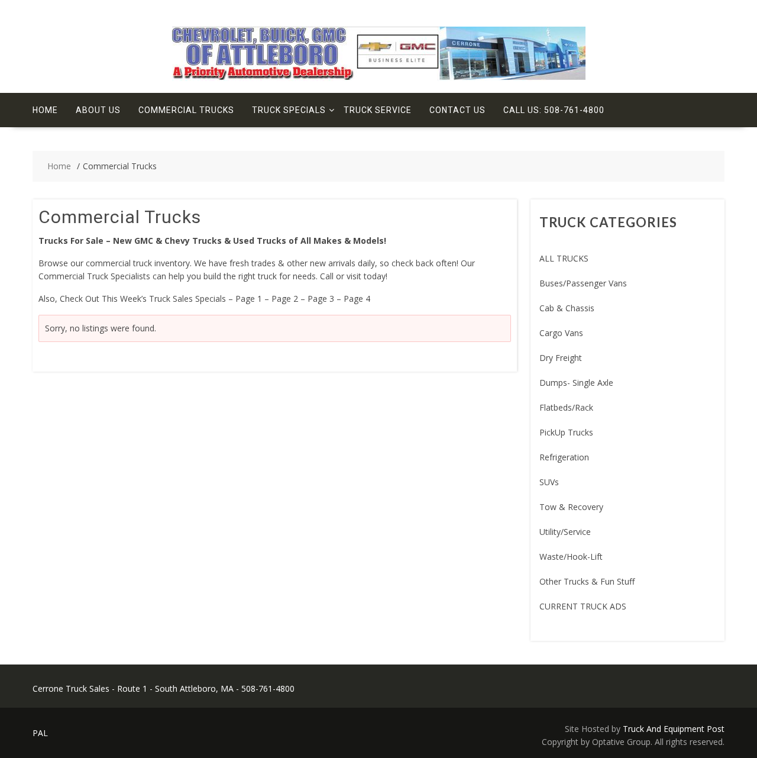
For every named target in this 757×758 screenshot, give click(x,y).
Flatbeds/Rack (566, 407)
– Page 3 (317, 298)
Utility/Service (565, 531)
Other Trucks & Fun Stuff (587, 581)
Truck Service (378, 110)
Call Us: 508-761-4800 (553, 110)
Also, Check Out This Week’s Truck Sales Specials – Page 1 (150, 298)
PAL (40, 732)
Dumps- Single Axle (576, 382)
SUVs (549, 482)
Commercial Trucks (186, 110)
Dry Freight (560, 357)
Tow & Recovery (571, 506)
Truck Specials (289, 110)
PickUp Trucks (566, 432)
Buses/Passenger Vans (583, 283)
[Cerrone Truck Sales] (378, 77)
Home (45, 110)
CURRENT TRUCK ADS (582, 606)
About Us (98, 110)
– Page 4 (353, 298)
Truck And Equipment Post (673, 728)
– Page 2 (281, 298)
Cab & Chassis (566, 308)
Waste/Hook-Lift (571, 556)
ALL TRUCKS (563, 258)
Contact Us (457, 110)
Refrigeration (564, 457)
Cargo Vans (561, 332)
